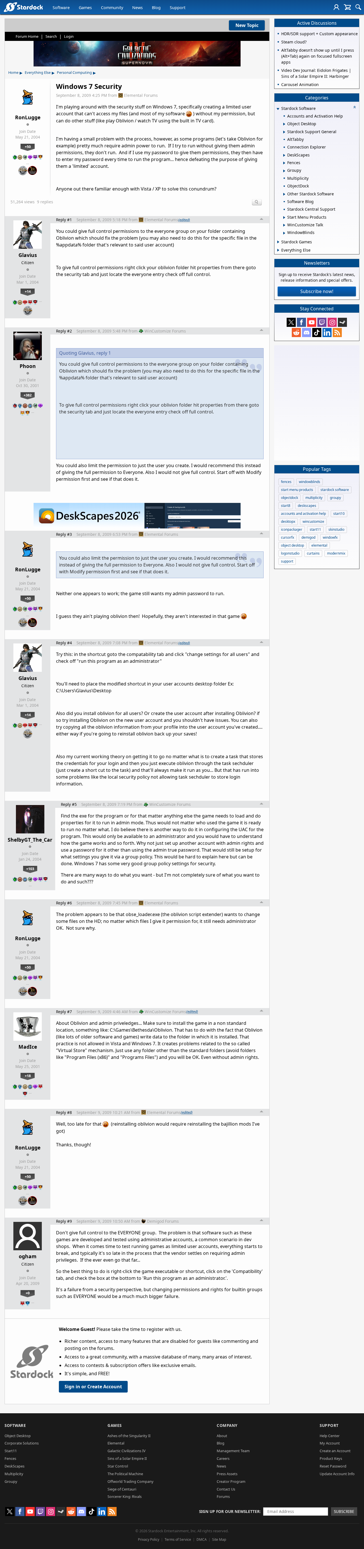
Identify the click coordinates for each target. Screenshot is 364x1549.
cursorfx (287, 537)
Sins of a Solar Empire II (127, 1458)
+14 (28, 291)
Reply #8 (64, 1112)
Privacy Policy (148, 1539)
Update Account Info (337, 1473)
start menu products (297, 489)
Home (13, 72)
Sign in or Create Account (93, 1386)
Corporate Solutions (22, 1443)
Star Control (117, 1466)
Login (69, 36)
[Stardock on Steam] (342, 322)
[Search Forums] (358, 7)
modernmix (336, 553)
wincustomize (313, 521)
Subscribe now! (316, 291)
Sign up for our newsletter (229, 1511)
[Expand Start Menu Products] (284, 217)
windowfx (330, 537)
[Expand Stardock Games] (278, 242)
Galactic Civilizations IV (126, 1450)
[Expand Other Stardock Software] (284, 194)
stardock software (334, 489)
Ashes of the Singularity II (128, 1435)
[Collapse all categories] (354, 107)
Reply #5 (69, 804)
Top (262, 220)
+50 (28, 146)
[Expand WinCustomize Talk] (284, 225)
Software (61, 7)
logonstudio (290, 553)
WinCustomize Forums (165, 331)
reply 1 (103, 353)
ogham (27, 1256)
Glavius (27, 255)
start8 (285, 505)
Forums (223, 1496)
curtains (313, 553)
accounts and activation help (303, 513)
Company (227, 1425)
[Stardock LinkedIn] (327, 332)
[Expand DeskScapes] (284, 155)
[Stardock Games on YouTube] (312, 322)
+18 (28, 1075)
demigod (308, 537)
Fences (10, 1458)
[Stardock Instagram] (332, 322)
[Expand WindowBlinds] (284, 233)
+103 (30, 868)
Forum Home (27, 36)
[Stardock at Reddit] (296, 332)
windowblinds (309, 481)
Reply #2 (64, 331)
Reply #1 (64, 219)
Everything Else (38, 72)
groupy (335, 497)
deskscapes (307, 505)
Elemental (115, 1443)
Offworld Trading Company (130, 1481)
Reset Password (333, 1466)
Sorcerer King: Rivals (124, 1496)
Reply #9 (64, 1221)
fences (286, 481)
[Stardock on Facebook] (301, 322)
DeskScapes (14, 1466)
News (137, 7)
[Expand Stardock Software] (277, 109)
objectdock (289, 497)
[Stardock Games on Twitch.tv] (322, 322)
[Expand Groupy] (284, 171)
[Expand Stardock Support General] (284, 132)
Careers (223, 1458)
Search (51, 36)
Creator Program (231, 1481)
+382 (28, 395)
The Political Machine (125, 1473)
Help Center (330, 1435)
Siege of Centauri (121, 1489)
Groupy (11, 1481)
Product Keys (331, 1458)
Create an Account (335, 1450)
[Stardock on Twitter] (291, 322)
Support (177, 7)
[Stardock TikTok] (317, 332)
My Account (330, 1443)
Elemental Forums (141, 95)
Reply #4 (64, 642)
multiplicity (313, 497)
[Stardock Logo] (23, 7)
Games (85, 7)
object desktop (292, 545)
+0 (28, 1292)
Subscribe (344, 1511)
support (287, 561)
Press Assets (227, 1473)
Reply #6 (64, 903)
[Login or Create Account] (336, 7)
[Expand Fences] (284, 163)
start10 (339, 513)
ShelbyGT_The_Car (30, 839)
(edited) (184, 219)
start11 (315, 529)
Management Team (233, 1450)
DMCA (202, 1539)
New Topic (246, 25)
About (222, 1435)
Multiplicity (14, 1473)
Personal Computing (74, 72)
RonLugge (27, 117)
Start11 (11, 1450)
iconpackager (291, 529)
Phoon (28, 366)
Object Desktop (18, 1435)
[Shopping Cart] (347, 7)
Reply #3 (64, 534)
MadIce (27, 1046)
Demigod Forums (163, 1221)
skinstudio (336, 529)
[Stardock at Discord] (306, 332)
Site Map (219, 1539)
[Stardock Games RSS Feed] (337, 332)
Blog (156, 7)
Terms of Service (178, 1539)
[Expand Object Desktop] (284, 124)
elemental (319, 545)
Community (112, 7)
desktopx (288, 521)
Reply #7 (64, 1011)
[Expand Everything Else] (278, 250)
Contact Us (226, 1489)
